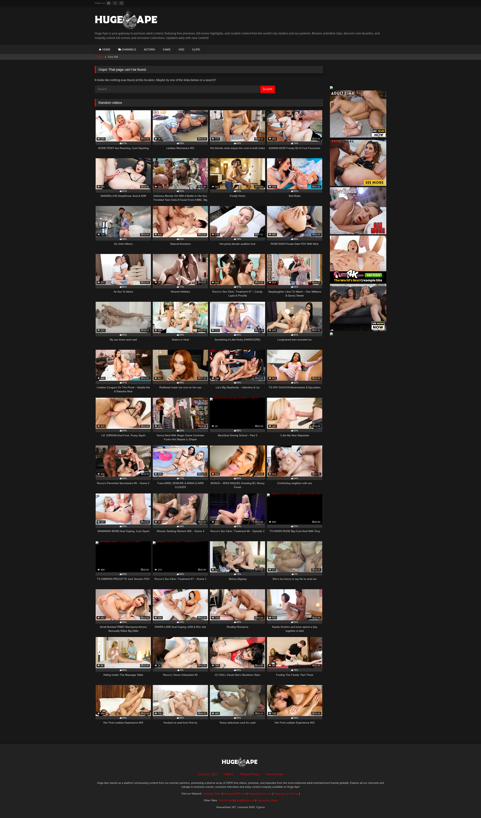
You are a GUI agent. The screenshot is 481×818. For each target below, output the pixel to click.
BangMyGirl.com (245, 800)
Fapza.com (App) (267, 800)
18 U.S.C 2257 (208, 774)
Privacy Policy (249, 774)
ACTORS (149, 49)
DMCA (228, 774)
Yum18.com (226, 800)
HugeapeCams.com (260, 793)
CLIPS (196, 49)
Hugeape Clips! (212, 793)
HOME (106, 49)
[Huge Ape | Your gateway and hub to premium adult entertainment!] (127, 20)
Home (100, 56)
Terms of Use (274, 774)
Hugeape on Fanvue (286, 793)
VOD (181, 49)
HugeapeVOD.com (234, 793)
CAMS (166, 49)
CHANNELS (129, 49)
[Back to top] (469, 806)
